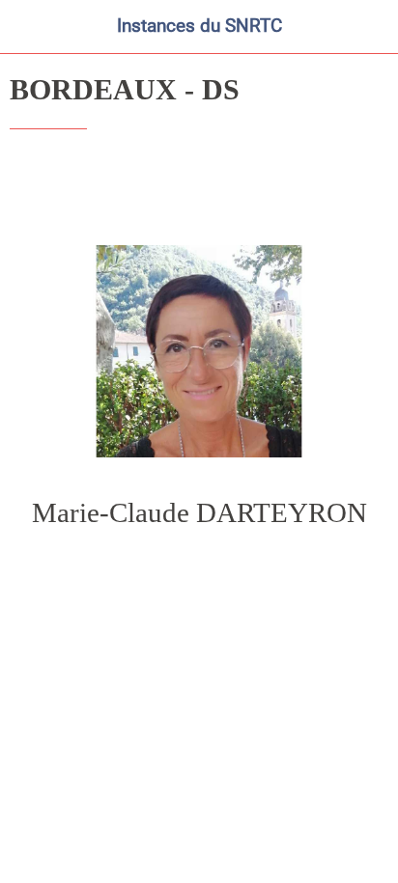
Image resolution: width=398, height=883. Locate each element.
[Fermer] (27, 27)
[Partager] (365, 187)
